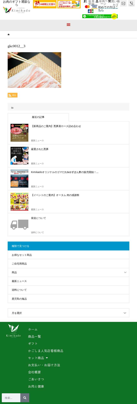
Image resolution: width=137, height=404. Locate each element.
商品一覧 (34, 336)
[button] (69, 24)
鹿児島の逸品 (19, 298)
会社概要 (34, 372)
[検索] (24, 397)
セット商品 (36, 357)
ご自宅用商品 (19, 263)
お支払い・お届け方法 (44, 364)
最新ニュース (19, 281)
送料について (19, 289)
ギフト (33, 343)
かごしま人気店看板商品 (45, 350)
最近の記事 (38, 117)
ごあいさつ (36, 379)
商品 (14, 272)
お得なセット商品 (22, 255)
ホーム (33, 329)
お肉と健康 (36, 386)
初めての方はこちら (108, 9)
